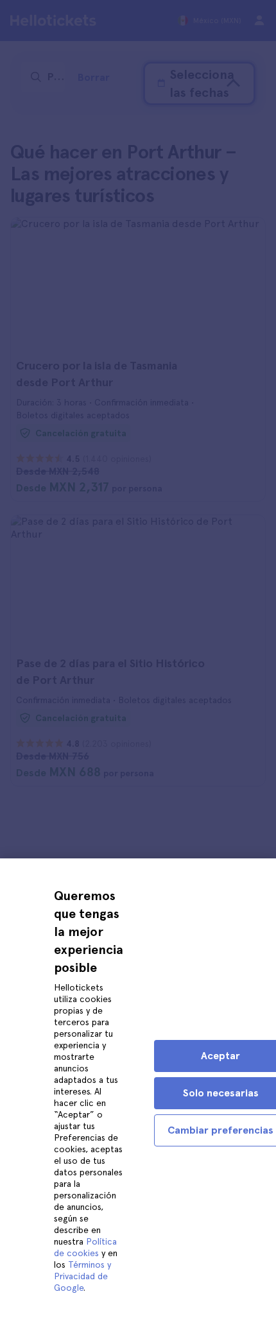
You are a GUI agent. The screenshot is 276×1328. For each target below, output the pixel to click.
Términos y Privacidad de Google (82, 1276)
